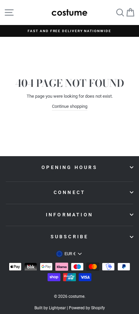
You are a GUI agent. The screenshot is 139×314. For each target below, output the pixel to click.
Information (69, 214)
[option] (69, 30)
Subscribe (70, 236)
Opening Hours (69, 167)
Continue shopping (69, 106)
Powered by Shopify (87, 308)
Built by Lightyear (50, 308)
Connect (69, 192)
